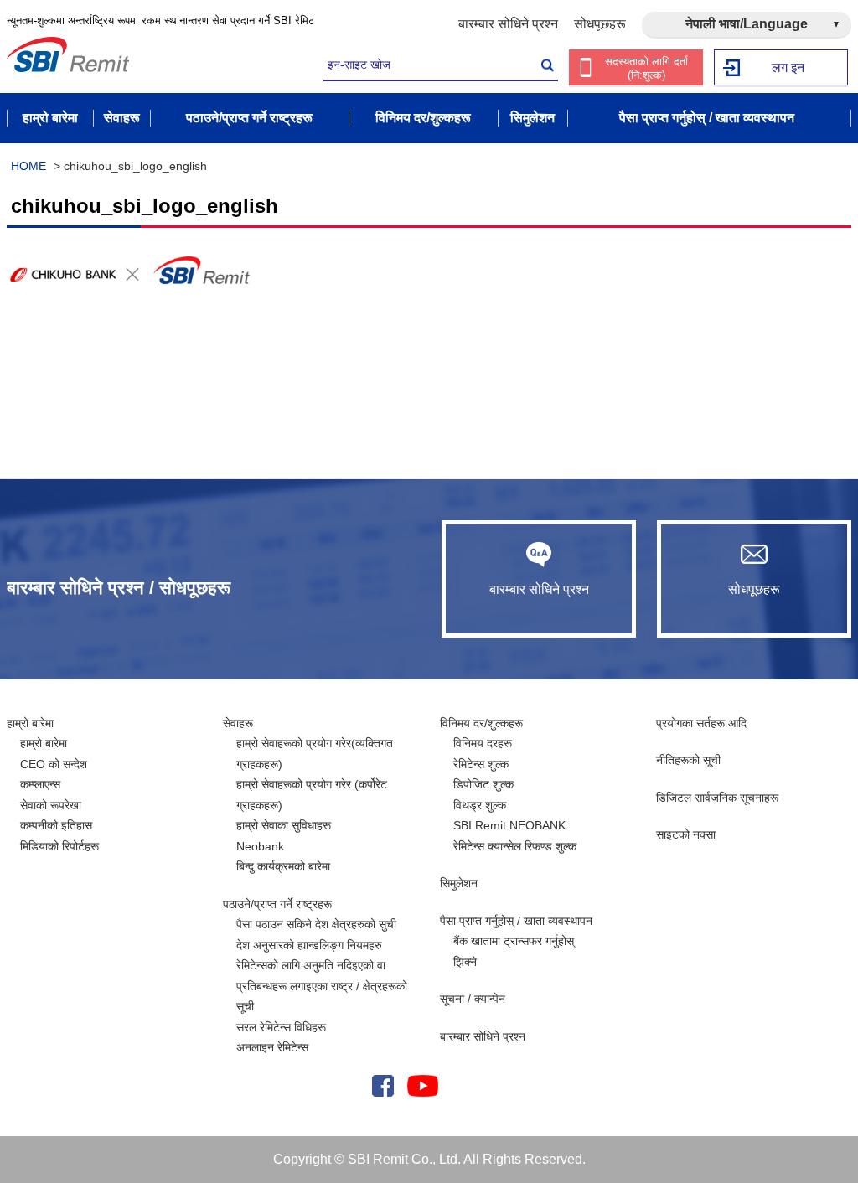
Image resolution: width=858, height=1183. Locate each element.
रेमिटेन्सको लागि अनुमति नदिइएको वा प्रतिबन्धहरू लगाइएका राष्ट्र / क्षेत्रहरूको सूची (321, 985)
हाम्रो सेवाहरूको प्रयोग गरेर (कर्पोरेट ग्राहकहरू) (311, 794)
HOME (28, 166)
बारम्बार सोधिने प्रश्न (508, 24)
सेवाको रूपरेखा (50, 805)
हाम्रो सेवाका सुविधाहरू (283, 825)
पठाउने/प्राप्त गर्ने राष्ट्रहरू (277, 904)
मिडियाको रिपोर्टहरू (59, 846)
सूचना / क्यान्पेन (472, 998)
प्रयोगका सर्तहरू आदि (701, 723)
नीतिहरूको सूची (688, 760)
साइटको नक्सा (686, 834)
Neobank (260, 846)
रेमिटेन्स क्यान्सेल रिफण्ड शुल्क (514, 846)
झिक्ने (465, 962)
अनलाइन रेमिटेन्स (272, 1047)
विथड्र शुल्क (479, 805)
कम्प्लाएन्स (40, 784)
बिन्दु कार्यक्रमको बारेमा (283, 866)
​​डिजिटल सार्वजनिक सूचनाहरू (717, 797)
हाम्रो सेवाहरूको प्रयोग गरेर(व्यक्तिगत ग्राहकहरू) (314, 753)
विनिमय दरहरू (482, 743)
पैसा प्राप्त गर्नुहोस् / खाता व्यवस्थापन (516, 920)
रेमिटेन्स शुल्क (481, 764)
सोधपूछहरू (600, 24)
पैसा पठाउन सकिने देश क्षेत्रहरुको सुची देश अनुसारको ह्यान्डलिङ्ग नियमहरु (316, 934)
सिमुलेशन (459, 883)
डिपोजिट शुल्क (483, 784)
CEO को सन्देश (53, 764)
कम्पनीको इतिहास (56, 825)
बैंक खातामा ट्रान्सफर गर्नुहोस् (513, 941)
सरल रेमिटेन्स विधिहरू (281, 1027)
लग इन (788, 67)
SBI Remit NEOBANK (509, 825)
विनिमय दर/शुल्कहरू (481, 723)
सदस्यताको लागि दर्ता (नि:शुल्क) (646, 68)
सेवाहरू (238, 723)
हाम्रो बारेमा (30, 723)
